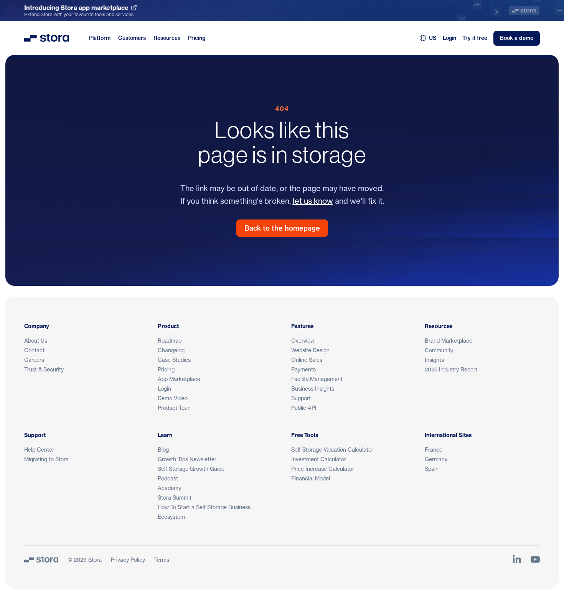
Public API (304, 407)
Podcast (168, 478)
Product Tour (174, 407)
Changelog (171, 350)
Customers (132, 38)
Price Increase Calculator (322, 468)
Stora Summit (174, 497)
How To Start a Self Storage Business (204, 507)
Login (449, 38)
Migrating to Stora (46, 459)
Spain (432, 468)
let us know (313, 201)
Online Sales (306, 359)
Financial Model (310, 478)
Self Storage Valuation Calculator (332, 449)
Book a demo (516, 38)
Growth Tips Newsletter (187, 459)
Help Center (39, 449)
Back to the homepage (282, 228)
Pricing (196, 38)
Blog (163, 449)
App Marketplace (179, 379)
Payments (303, 369)
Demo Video (173, 398)
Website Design (310, 350)
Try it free (474, 38)
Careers (34, 359)
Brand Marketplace (448, 340)
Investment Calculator (318, 459)
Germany (436, 459)
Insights (434, 359)
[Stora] (41, 559)
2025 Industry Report (451, 369)
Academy (169, 488)
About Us (35, 340)
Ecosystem (171, 516)
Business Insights (312, 388)
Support (301, 398)
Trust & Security (44, 369)
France (433, 449)
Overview (303, 340)
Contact (34, 350)
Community (439, 350)
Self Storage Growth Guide (191, 468)
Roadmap (169, 340)
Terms (161, 559)
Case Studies (174, 359)
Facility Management (317, 379)
